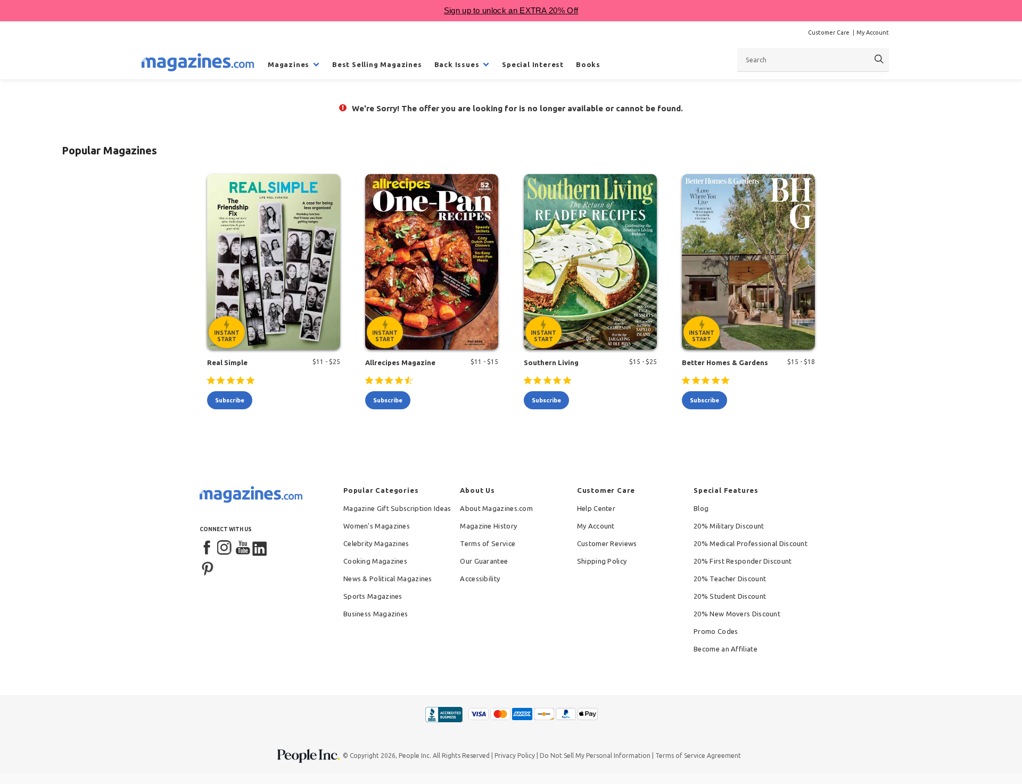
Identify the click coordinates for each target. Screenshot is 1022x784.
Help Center (596, 508)
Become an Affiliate (725, 649)
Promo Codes (716, 631)
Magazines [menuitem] (288, 64)
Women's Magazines (376, 526)
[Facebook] (208, 548)
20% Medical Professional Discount (750, 543)
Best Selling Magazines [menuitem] (377, 64)
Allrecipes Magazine (400, 362)
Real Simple (227, 362)
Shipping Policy (602, 561)
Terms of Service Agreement (698, 755)
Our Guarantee (484, 561)
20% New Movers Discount (737, 613)
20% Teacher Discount (730, 578)
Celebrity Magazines (376, 543)
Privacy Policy (514, 755)
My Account (872, 32)
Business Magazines (375, 613)
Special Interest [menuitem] (533, 64)
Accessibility (480, 578)
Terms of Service (487, 543)
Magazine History (488, 526)
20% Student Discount (730, 596)
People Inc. (415, 755)
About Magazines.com (496, 508)
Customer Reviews (607, 543)
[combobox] (813, 59)
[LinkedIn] (260, 548)
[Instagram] (225, 548)
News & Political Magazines (387, 578)
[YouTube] (243, 548)
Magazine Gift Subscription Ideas (397, 508)
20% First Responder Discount (743, 561)
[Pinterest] (208, 567)
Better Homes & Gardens (725, 362)
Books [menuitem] (588, 64)
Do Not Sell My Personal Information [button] (595, 755)
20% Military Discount (729, 526)
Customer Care (829, 32)
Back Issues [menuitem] (457, 64)
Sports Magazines (372, 596)
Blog (701, 508)
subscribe (229, 400)
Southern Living (551, 362)
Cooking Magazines (375, 561)
